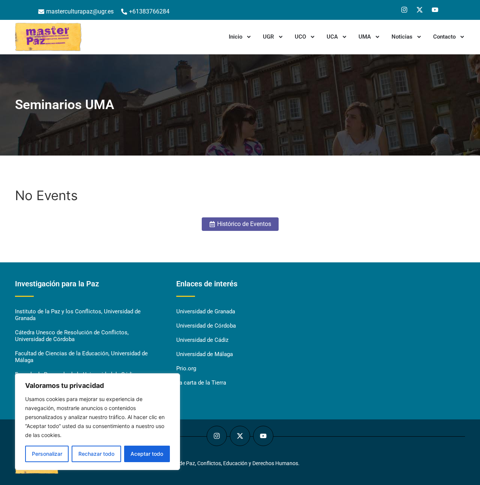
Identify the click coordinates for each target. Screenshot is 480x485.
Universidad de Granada (205, 311)
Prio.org (186, 368)
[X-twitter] (419, 9)
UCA (332, 36)
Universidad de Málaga (204, 354)
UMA (364, 36)
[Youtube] (435, 9)
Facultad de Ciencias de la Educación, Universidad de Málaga (81, 357)
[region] (97, 421)
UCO (300, 36)
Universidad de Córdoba (206, 325)
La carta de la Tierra (201, 382)
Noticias (402, 36)
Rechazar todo (96, 454)
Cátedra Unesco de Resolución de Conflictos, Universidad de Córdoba (72, 336)
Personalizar (47, 454)
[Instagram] (404, 9)
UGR (268, 36)
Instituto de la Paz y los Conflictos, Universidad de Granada (78, 315)
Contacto (444, 36)
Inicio (235, 36)
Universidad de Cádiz (202, 340)
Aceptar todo (146, 454)
